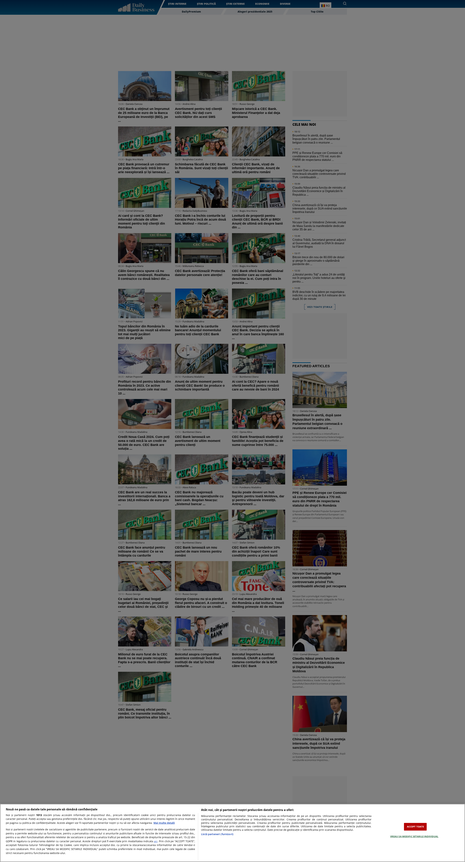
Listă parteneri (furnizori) (217, 834)
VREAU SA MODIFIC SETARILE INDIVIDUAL (414, 836)
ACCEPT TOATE (415, 826)
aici (155, 841)
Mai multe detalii (164, 823)
